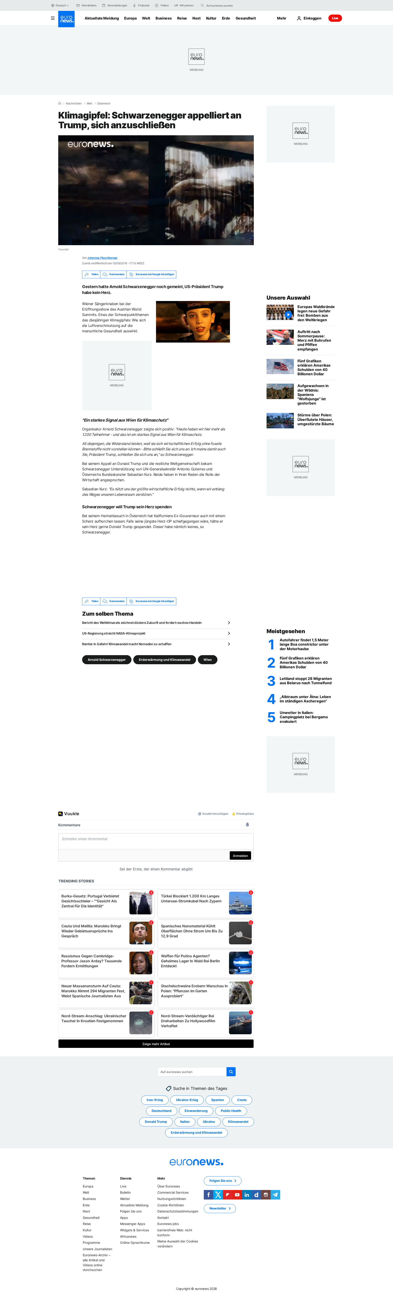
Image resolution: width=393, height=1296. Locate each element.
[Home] (59, 103)
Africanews (128, 1236)
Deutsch (61, 5)
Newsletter (217, 1208)
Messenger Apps (132, 1224)
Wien (208, 659)
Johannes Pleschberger (102, 257)
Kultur (211, 18)
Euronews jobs (168, 1224)
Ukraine (209, 1121)
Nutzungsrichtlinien (171, 1199)
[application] (156, 190)
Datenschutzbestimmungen (177, 1211)
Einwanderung (196, 1111)
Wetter (125, 1199)
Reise (182, 18)
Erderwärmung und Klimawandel (164, 659)
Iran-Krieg (155, 1100)
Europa (130, 18)
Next (196, 18)
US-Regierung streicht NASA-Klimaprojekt (113, 633)
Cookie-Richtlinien (170, 1205)
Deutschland (161, 1111)
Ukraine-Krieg (187, 1100)
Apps (124, 1217)
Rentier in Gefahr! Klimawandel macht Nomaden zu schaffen (126, 644)
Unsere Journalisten (97, 1249)
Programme (91, 1242)
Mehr (161, 1178)
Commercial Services (173, 1192)
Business (163, 18)
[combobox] (225, 5)
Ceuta (242, 1100)
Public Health (231, 1111)
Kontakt (163, 1217)
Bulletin (125, 1192)
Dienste (125, 1178)
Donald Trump (156, 1121)
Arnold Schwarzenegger (107, 659)
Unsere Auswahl (288, 297)
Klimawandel (238, 1121)
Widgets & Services (134, 1230)
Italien (185, 1121)
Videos (88, 1236)
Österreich (103, 103)
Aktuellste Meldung (102, 18)
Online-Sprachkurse (135, 1242)
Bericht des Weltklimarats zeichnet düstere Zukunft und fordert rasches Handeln (142, 623)
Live (335, 18)
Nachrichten (74, 103)
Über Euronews (168, 1186)
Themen (89, 1178)
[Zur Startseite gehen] (66, 19)
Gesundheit (246, 18)
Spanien (217, 1100)
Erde (226, 18)
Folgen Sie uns (130, 1211)
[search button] (202, 5)
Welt (146, 18)
